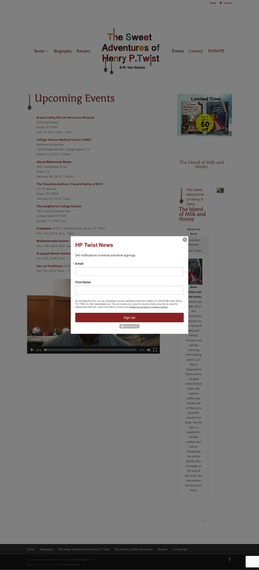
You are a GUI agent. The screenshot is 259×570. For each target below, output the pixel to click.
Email (79, 263)
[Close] (185, 239)
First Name (83, 282)
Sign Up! (129, 317)
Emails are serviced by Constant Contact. (149, 306)
